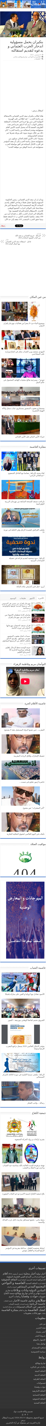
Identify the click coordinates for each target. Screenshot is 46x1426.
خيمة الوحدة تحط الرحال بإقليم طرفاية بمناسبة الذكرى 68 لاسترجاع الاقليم (17, 649)
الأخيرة (41, 598)
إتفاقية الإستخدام (38, 1348)
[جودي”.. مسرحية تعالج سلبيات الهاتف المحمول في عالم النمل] (21, 368)
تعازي (7, 1290)
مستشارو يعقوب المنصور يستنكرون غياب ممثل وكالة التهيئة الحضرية (23, 409)
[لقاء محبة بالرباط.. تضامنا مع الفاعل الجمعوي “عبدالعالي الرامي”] (21, 461)
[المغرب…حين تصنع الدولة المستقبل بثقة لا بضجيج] (21, 718)
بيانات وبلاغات (20, 1290)
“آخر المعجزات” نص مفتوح (33, 808)
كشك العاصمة (36, 1310)
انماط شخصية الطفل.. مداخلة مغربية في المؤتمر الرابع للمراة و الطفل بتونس (24, 1249)
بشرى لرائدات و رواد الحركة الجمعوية (29, 1139)
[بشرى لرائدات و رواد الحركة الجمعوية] (21, 1128)
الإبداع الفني (25, 1277)
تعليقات (23, 598)
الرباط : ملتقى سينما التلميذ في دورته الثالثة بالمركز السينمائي (23, 1076)
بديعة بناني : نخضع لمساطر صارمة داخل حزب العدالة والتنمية (23, 1221)
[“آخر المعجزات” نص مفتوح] (21, 796)
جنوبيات (41, 1296)
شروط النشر (40, 1336)
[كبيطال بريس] (23, 4)
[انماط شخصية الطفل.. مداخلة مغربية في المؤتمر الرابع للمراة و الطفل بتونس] (21, 1236)
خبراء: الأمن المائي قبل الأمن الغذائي (29, 437)
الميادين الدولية (37, 1290)
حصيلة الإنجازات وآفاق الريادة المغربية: (28, 756)
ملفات (43, 1313)
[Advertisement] (23, 85)
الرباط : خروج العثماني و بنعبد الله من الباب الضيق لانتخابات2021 (28, 236)
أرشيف (20, 1274)
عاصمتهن (41, 1306)
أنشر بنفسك (40, 1332)
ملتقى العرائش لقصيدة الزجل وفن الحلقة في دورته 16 (24, 531)
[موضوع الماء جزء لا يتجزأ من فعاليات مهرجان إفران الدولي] (21, 312)
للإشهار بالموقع (39, 1340)
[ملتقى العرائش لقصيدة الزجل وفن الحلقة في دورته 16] (21, 518)
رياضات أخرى (15, 1296)
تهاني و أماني (34, 1293)
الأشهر (32, 598)
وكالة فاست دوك (20, 1411)
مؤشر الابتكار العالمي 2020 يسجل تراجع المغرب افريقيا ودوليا (25, 1047)
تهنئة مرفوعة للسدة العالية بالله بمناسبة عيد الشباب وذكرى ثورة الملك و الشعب (23, 1166)
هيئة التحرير (40, 1328)
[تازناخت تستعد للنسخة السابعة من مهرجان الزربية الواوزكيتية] (21, 490)
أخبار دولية (40, 1274)
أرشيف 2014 (13, 1274)
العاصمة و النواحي (34, 57)
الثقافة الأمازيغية (32, 1280)
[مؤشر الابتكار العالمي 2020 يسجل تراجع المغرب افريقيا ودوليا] (21, 1034)
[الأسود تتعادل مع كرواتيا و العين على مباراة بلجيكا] (21, 982)
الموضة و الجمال (12, 1287)
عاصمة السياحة (24, 1304)
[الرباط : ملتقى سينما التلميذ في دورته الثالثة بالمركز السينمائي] (21, 1063)
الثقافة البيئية (22, 1280)
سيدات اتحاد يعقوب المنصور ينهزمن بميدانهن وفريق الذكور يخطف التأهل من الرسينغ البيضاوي (16, 638)
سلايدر (15, 57)
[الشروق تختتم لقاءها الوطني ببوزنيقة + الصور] (21, 1008)
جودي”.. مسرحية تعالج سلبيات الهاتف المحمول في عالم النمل (23, 381)
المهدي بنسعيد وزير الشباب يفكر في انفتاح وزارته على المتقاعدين (24, 353)
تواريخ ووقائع (23, 57)
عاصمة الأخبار (20, 1300)
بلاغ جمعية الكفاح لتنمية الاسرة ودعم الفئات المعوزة (23, 1194)
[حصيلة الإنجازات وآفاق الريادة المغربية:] (21, 744)
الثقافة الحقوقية (9, 1279)
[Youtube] (23, 1414)
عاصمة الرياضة (37, 1303)
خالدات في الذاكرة (38, 1367)
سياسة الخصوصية (38, 1352)
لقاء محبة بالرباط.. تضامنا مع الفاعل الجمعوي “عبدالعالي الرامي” (26, 474)
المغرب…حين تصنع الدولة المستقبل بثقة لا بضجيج (24, 730)
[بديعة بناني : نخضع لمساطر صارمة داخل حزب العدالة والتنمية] (21, 1208)
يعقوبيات (27, 1313)
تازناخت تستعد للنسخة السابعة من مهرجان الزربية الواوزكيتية (24, 502)
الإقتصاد (16, 1277)
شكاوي (31, 1300)
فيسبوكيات (20, 1307)
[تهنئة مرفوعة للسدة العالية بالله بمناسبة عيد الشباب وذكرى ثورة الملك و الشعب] (21, 1154)
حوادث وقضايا (29, 1296)
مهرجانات (36, 1313)
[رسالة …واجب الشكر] (21, 1091)
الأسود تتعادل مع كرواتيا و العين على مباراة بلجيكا (24, 994)
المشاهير (22, 1286)
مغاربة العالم (23, 1310)
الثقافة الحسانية (39, 1395)
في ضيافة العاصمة (9, 1307)
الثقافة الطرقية (39, 1379)
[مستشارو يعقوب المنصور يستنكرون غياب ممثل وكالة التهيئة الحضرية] (21, 397)
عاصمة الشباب (14, 1304)
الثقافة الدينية (41, 1283)
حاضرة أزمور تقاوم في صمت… (31, 782)
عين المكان (31, 1306)
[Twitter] (25, 1414)
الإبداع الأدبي (36, 1277)
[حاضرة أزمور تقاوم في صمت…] (21, 770)
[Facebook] (27, 1414)
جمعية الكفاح (9, 1293)
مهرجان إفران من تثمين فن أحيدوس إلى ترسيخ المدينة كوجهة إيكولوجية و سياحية (16, 605)
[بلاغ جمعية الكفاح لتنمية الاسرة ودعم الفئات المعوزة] (21, 1182)
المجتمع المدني (36, 1286)
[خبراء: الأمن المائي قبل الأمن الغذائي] (21, 425)
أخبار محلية (30, 1273)
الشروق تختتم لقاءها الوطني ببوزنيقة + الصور (26, 1020)
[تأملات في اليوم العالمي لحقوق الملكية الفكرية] (21, 822)
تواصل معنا (41, 1344)
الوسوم (13, 598)
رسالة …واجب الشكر (35, 1103)
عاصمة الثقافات (8, 1301)
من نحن (42, 1324)
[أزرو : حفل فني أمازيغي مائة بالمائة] (21, 575)
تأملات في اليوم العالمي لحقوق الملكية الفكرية (25, 834)
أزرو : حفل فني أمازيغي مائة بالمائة (30, 587)
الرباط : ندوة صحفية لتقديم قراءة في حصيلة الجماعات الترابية (26, 559)
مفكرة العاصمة (9, 1310)
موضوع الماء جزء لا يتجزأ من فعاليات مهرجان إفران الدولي (23, 324)
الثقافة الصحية (31, 1283)
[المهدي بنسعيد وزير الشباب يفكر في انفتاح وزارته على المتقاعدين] (21, 340)
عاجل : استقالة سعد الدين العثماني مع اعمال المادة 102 (18, 242)
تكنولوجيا (42, 1293)
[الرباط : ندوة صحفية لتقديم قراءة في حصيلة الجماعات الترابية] (21, 546)
